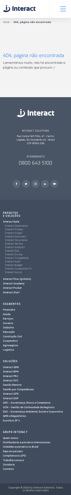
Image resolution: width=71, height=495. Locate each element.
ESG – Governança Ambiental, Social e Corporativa (33, 411)
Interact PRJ (10, 376)
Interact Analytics (15, 247)
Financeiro (9, 309)
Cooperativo (10, 340)
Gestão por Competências (18, 389)
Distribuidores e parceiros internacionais (26, 442)
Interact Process (14, 229)
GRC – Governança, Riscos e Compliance (26, 402)
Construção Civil (12, 336)
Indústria (8, 327)
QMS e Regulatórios (14, 415)
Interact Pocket (12, 287)
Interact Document (15, 236)
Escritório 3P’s (11, 420)
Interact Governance (16, 225)
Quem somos (10, 437)
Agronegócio (10, 345)
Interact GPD (11, 393)
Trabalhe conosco (13, 460)
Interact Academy (13, 283)
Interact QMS (11, 367)
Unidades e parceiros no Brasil (20, 446)
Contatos (8, 468)
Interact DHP (11, 398)
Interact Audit (13, 261)
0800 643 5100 (35, 163)
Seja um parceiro (13, 451)
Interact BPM (11, 371)
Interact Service (14, 243)
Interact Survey (13, 254)
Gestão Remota (12, 384)
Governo (8, 323)
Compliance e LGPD (14, 455)
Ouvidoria (9, 464)
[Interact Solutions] (19, 8)
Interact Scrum (13, 272)
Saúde (6, 314)
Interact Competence (16, 257)
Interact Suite (11, 221)
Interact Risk (12, 250)
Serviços (8, 318)
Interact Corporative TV (18, 268)
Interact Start (11, 292)
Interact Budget (13, 265)
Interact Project (13, 232)
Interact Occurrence (16, 240)
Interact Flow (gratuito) (17, 278)
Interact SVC (10, 380)
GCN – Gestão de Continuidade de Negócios (28, 407)
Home (6, 22)
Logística (8, 349)
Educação (9, 331)
